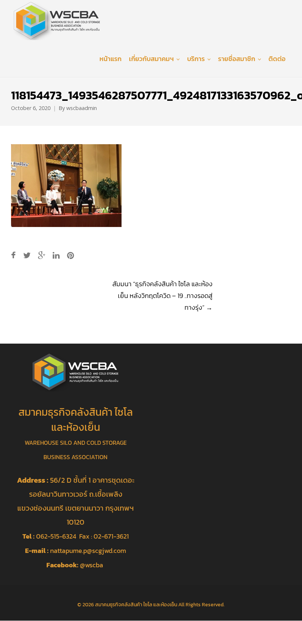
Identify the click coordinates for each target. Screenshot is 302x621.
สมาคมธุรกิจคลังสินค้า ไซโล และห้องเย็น (136, 604)
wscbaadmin (81, 108)
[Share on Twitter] (27, 255)
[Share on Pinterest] (70, 255)
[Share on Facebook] (13, 255)
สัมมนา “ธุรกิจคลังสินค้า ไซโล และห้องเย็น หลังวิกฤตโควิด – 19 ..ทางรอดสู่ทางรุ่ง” (162, 295)
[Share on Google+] (41, 255)
